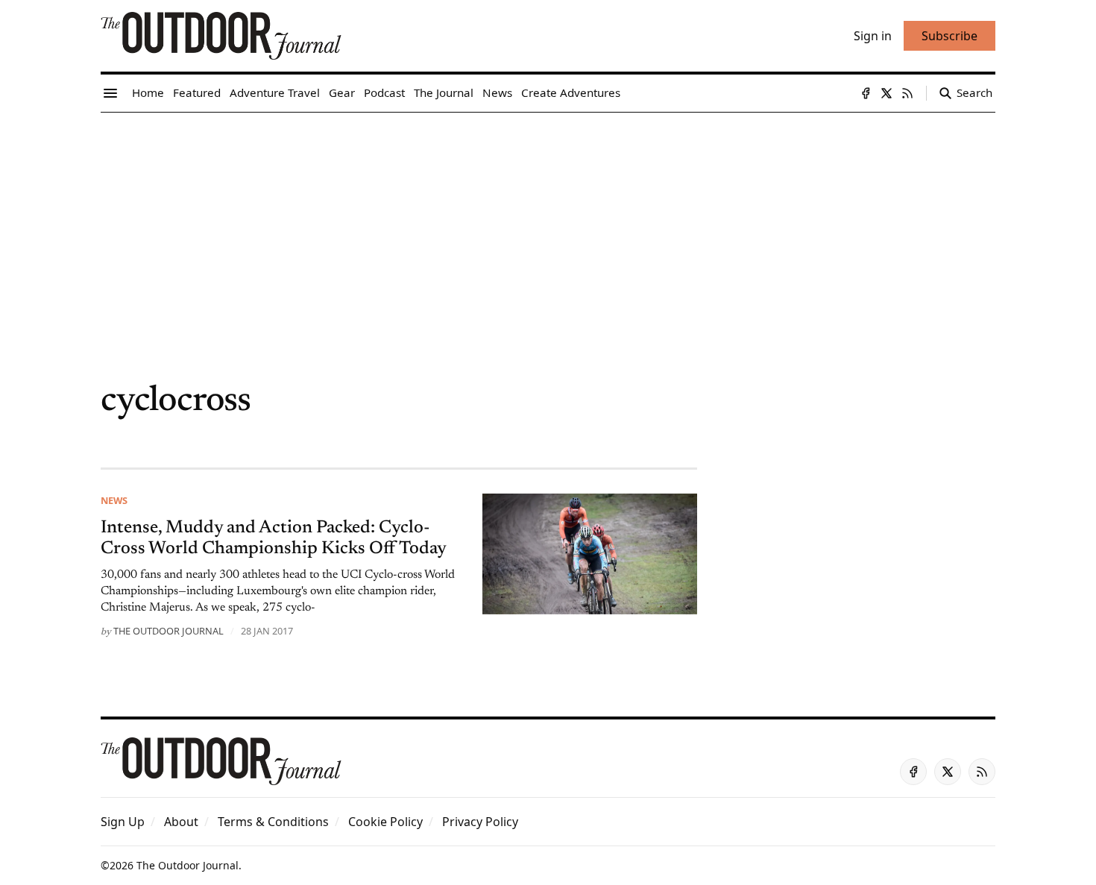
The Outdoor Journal (168, 630)
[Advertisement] (548, 224)
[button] (123, 822)
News (114, 500)
